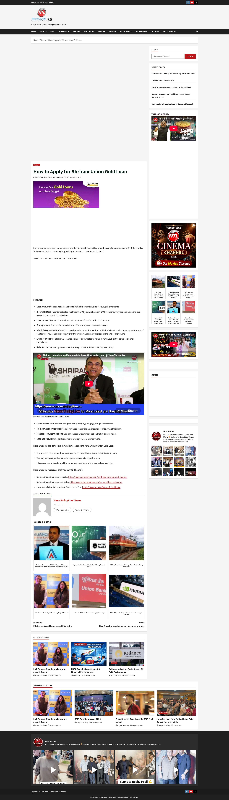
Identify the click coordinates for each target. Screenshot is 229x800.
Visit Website (62, 510)
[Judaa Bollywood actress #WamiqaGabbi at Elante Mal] (156, 451)
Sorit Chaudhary (116, 675)
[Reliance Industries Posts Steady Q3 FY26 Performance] (126, 654)
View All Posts (82, 510)
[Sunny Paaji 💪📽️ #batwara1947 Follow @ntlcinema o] (190, 451)
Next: (121, 624)
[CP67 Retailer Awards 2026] (94, 703)
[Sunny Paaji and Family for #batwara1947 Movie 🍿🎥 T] (168, 451)
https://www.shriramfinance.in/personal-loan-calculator (96, 482)
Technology (141, 31)
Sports (43, 31)
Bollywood (64, 31)
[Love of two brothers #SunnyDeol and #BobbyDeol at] (179, 451)
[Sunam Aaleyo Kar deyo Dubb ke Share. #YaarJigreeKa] (168, 473)
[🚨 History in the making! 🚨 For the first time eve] (179, 462)
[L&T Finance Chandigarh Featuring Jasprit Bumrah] (51, 654)
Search (154, 49)
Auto (52, 31)
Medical (101, 31)
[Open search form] (197, 31)
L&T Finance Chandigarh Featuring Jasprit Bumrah (173, 73)
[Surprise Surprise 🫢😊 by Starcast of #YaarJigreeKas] (179, 473)
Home (33, 31)
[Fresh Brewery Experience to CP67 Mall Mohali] (135, 703)
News (79, 713)
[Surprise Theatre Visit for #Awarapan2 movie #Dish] (156, 462)
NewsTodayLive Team (43, 177)
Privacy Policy (169, 31)
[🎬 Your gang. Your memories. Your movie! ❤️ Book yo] (190, 473)
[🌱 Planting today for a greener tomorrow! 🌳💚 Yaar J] (190, 462)
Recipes (76, 31)
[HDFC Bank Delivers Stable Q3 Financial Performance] (89, 654)
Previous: (52, 624)
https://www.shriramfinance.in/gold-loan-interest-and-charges (97, 477)
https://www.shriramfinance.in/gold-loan (101, 487)
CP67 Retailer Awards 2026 (162, 80)
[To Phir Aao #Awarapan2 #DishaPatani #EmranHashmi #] (168, 462)
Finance (112, 31)
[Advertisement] (89, 63)
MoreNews (122, 797)
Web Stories (126, 31)
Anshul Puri (76, 675)
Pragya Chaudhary (41, 675)
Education (89, 31)
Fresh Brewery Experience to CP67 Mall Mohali (171, 87)
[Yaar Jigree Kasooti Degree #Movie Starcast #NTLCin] (156, 473)
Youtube (155, 31)
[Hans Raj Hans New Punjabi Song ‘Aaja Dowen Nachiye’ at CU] (176, 703)
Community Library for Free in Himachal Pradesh (172, 104)
